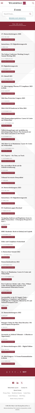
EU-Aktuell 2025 (6, 76)
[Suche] (33, 3)
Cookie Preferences (13, 395)
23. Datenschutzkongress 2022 (11, 312)
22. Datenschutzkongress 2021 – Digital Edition (16, 346)
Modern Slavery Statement (16, 398)
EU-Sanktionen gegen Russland (11, 208)
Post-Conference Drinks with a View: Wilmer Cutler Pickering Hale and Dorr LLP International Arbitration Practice (16, 285)
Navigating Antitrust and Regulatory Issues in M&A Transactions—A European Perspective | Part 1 (16, 219)
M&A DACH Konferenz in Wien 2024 (13, 108)
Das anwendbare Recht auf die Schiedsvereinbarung (11, 166)
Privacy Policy (6, 393)
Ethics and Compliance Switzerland (13, 241)
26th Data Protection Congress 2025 (13, 98)
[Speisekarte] (2, 3)
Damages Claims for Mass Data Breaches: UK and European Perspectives (16, 323)
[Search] (30, 14)
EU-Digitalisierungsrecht (9, 66)
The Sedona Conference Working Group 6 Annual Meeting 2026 (15, 55)
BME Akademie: (16, 231)
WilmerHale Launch (13, 387)
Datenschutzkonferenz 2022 (10, 262)
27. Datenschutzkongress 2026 (11, 34)
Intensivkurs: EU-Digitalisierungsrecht (14, 44)
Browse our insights (17, 18)
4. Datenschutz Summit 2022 (10, 252)
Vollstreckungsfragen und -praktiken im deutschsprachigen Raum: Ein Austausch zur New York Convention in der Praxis (16, 131)
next (24, 372)
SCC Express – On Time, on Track (12, 155)
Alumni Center (17, 390)
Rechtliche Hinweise (17, 393)
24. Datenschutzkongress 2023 (11, 187)
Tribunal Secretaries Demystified (12, 177)
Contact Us (24, 387)
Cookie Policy (27, 393)
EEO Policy (22, 395)
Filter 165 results (17, 24)
